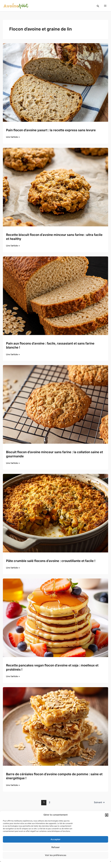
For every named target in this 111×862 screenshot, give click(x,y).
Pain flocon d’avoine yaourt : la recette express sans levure (51, 130)
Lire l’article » (13, 137)
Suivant (99, 802)
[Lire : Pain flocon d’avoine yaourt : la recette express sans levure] (55, 82)
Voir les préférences (55, 855)
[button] (106, 815)
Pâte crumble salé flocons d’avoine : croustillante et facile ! (50, 561)
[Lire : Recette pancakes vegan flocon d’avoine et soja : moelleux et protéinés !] (55, 617)
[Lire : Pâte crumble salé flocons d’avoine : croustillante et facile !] (55, 513)
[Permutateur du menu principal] (105, 5)
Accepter (55, 839)
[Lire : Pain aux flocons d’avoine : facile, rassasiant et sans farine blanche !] (55, 295)
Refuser (55, 847)
